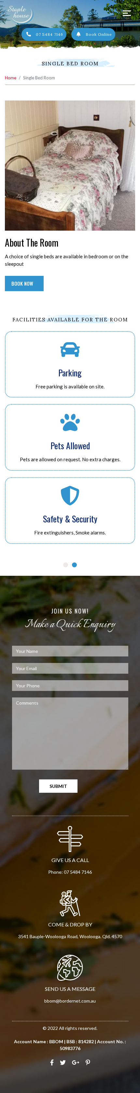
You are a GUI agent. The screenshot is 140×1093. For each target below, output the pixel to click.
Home (10, 77)
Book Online (98, 34)
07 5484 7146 (49, 34)
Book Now (23, 283)
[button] (38, 564)
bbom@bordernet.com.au (70, 1001)
